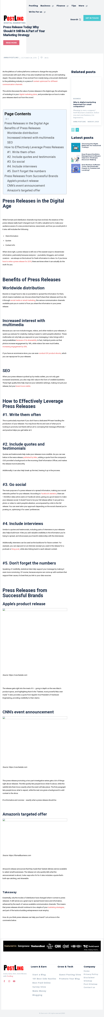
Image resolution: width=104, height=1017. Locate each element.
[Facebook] (4, 981)
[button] (75, 19)
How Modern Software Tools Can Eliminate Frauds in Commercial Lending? (91, 167)
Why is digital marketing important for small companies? (84, 104)
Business (77, 98)
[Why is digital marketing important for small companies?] (86, 86)
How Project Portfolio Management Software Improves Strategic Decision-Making (91, 157)
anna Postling (11, 58)
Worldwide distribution (23, 133)
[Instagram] (9, 981)
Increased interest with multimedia (30, 137)
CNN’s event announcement (26, 185)
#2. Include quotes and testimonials (31, 157)
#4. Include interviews (22, 166)
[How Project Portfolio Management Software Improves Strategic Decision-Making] (75, 158)
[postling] (13, 18)
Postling (10, 976)
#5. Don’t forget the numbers (26, 171)
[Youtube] (14, 981)
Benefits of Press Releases (22, 128)
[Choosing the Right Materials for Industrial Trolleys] (75, 147)
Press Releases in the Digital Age (26, 123)
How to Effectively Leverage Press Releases (34, 147)
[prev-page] (73, 130)
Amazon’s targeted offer (23, 190)
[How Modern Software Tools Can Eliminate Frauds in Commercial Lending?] (75, 168)
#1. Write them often (21, 152)
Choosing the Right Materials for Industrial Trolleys (91, 145)
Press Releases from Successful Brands (31, 176)
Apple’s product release (23, 181)
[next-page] (77, 130)
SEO (10, 142)
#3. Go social (16, 161)
